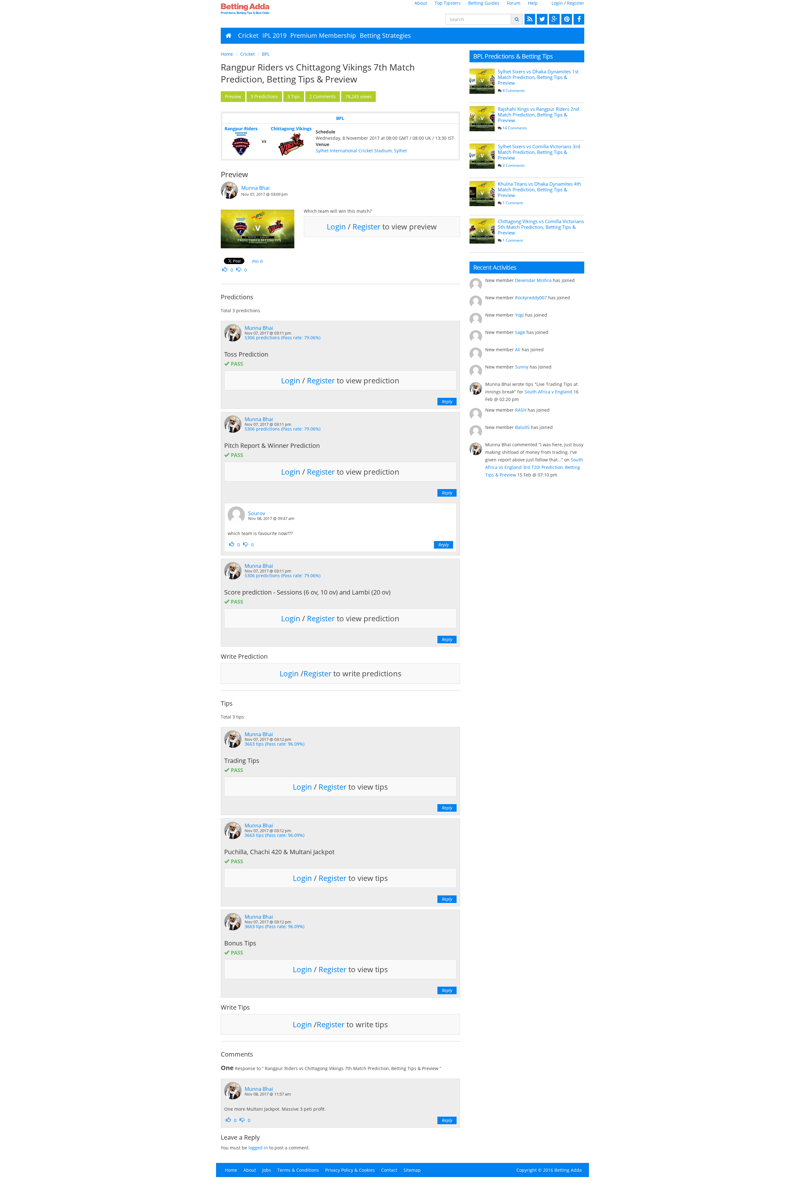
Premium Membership (323, 35)
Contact (389, 1170)
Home (227, 54)
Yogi (519, 315)
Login (557, 3)
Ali (517, 349)
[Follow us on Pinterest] (566, 19)
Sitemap (412, 1170)
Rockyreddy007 (531, 298)
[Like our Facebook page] (578, 19)
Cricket (248, 35)
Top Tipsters (448, 3)
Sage (520, 332)
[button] (233, 96)
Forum (513, 3)
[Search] (517, 19)
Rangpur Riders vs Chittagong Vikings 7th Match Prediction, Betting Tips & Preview (318, 73)
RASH (520, 410)
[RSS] (529, 19)
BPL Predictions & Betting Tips (513, 56)
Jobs (266, 1170)
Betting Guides (483, 3)
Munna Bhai (255, 187)
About (420, 3)
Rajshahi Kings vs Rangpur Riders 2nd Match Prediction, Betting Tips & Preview (538, 114)
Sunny (521, 367)
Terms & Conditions (298, 1170)
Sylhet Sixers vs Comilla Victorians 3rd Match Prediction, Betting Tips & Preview (539, 152)
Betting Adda (568, 1170)
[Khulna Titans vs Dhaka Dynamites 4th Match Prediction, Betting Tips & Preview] (482, 193)
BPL (265, 54)
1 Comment (512, 203)
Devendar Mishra (533, 280)
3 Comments (513, 165)
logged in (258, 1148)
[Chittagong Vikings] (291, 144)
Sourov (256, 513)
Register (575, 3)
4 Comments (513, 90)
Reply (447, 401)
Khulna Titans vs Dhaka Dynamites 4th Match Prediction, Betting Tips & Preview (539, 189)
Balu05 (522, 427)
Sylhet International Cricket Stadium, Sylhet (361, 151)
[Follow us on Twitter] (541, 19)
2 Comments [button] (322, 96)
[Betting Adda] (263, 8)
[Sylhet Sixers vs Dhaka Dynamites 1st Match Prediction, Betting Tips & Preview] (482, 81)
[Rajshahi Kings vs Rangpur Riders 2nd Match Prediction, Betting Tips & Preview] (482, 118)
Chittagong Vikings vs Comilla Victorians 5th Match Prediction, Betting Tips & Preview (541, 227)
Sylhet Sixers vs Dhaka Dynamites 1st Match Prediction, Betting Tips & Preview (538, 77)
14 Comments (514, 128)
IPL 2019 (274, 35)
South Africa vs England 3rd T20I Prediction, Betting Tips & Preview (534, 467)
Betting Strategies (385, 35)
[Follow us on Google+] (553, 19)
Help (533, 3)
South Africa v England (548, 392)
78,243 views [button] (358, 96)
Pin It (257, 261)
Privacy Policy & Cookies (350, 1170)
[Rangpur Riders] (241, 144)
